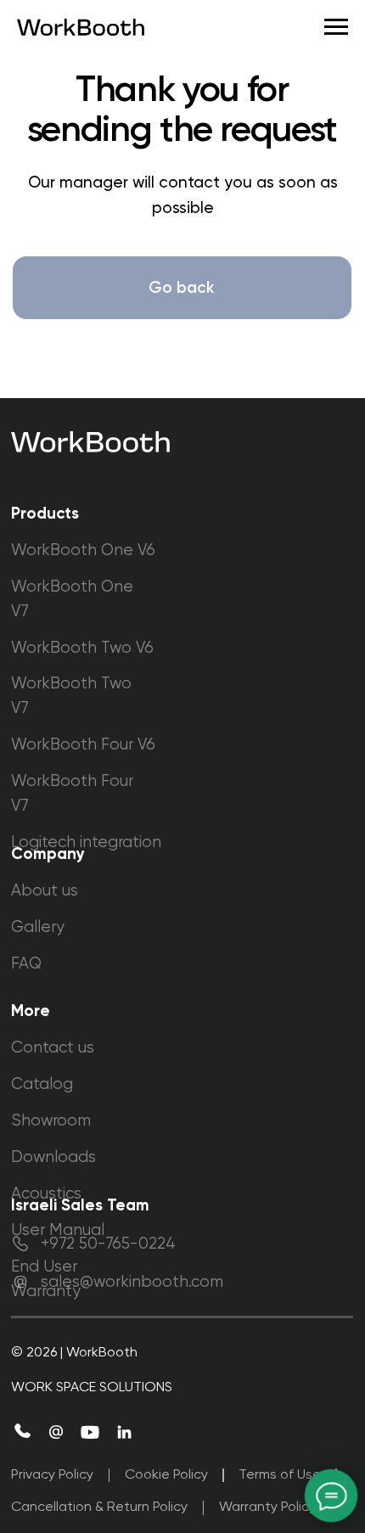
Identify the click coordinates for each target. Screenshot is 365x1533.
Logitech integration (86, 842)
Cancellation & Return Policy (99, 1507)
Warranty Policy (267, 1507)
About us (44, 891)
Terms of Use (280, 1475)
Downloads (53, 1157)
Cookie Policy (166, 1475)
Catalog (42, 1084)
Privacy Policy (52, 1475)
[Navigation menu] (336, 27)
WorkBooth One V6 (83, 550)
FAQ (26, 964)
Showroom (51, 1121)
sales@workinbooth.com (132, 1282)
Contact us (52, 1048)
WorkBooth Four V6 (83, 745)
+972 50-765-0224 (108, 1244)
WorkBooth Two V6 (82, 648)
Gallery (38, 927)
